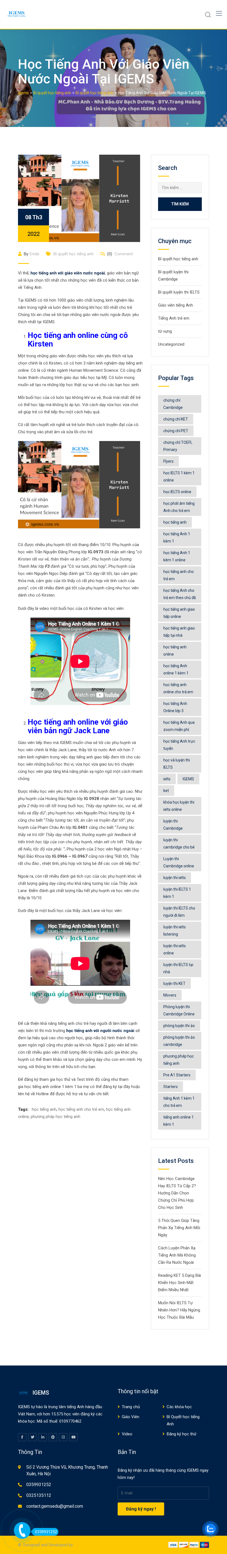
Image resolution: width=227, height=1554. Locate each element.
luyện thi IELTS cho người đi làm (179, 912)
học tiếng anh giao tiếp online (179, 613)
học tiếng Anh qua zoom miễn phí (179, 726)
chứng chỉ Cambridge (173, 404)
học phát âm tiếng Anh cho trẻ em (179, 507)
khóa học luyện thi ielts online (178, 806)
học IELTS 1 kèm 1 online (179, 476)
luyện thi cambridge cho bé (179, 843)
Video (127, 1433)
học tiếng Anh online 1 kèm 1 (176, 669)
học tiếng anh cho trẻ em (81, 1109)
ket (166, 790)
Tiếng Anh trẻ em (173, 318)
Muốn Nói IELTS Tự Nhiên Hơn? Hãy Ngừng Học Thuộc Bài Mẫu (179, 1310)
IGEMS (188, 779)
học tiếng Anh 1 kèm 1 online (176, 556)
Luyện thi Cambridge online (178, 862)
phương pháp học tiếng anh (55, 1116)
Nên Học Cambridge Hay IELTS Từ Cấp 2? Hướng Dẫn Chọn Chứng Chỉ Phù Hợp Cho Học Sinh (177, 1193)
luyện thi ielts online (174, 949)
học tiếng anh (44, 1109)
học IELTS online (177, 492)
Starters (170, 1086)
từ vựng (165, 331)
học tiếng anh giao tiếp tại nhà (179, 632)
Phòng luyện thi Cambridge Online (179, 1010)
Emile (34, 253)
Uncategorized (171, 344)
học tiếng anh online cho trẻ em (178, 688)
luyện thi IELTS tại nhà (178, 968)
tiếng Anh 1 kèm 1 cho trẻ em (179, 1102)
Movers (169, 995)
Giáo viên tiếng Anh (175, 305)
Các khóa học (179, 1406)
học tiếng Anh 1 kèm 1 (176, 537)
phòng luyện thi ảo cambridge (179, 1041)
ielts (167, 779)
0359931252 (38, 1484)
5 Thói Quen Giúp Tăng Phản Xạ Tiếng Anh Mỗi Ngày (179, 1227)
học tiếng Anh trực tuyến (179, 745)
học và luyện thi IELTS (176, 764)
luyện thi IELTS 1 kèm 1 (177, 893)
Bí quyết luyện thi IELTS (179, 292)
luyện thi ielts (174, 877)
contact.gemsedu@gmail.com (54, 1506)
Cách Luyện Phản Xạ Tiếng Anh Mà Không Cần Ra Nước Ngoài (177, 1255)
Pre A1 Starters (176, 1075)
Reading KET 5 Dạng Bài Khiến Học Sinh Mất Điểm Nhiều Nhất (179, 1282)
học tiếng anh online (175, 650)
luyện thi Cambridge (173, 825)
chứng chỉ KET (175, 419)
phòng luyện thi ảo (179, 1025)
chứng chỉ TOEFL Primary (177, 446)
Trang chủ (131, 1406)
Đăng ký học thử (181, 1433)
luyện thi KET (174, 983)
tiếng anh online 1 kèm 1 (178, 1121)
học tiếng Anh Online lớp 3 (175, 707)
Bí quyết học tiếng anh (73, 253)
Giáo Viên (130, 1416)
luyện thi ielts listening (174, 930)
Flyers (168, 461)
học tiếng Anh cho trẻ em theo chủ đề (179, 594)
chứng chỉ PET (175, 431)
